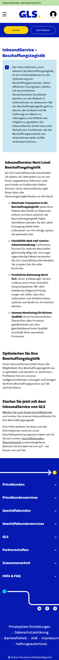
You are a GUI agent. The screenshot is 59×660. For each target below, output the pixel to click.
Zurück (16, 30)
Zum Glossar (43, 30)
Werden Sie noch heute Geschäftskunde (27, 412)
